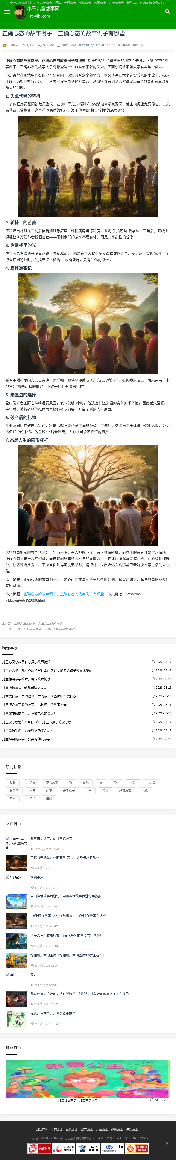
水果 (32, 790)
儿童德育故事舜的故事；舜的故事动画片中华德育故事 (40, 696)
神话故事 (132, 1129)
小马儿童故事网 (41, 16)
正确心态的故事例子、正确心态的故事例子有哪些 (64, 594)
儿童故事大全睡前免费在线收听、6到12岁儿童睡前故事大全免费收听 (79, 993)
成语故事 (125, 790)
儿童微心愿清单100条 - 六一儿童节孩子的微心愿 (36, 722)
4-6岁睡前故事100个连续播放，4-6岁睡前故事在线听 (68, 916)
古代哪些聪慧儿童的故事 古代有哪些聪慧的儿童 (64, 857)
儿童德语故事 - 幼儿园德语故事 (24, 687)
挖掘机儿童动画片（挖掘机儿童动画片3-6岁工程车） (68, 955)
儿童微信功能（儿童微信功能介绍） (28, 730)
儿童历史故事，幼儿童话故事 (51, 839)
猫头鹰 (14, 790)
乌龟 (145, 790)
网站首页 (42, 1129)
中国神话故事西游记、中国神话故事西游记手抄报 (65, 896)
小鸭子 (30, 798)
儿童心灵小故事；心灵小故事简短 (26, 662)
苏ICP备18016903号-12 (132, 1138)
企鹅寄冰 (36, 877)
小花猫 (30, 782)
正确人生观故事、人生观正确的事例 (38, 623)
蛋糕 (105, 790)
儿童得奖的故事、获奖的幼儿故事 (26, 739)
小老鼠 (151, 782)
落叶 (33, 975)
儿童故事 (102, 1129)
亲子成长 (69, 790)
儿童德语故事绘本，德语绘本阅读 (26, 679)
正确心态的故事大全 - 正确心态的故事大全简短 (45, 629)
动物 (13, 782)
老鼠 (133, 782)
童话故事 (72, 1129)
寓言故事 (52, 782)
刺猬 (49, 790)
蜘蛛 (49, 798)
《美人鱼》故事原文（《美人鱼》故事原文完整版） (66, 935)
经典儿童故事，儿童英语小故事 (53, 1013)
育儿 (86, 782)
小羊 (89, 790)
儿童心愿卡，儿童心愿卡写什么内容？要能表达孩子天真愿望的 (47, 670)
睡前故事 (57, 1129)
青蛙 (116, 782)
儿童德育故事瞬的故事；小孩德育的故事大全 (34, 705)
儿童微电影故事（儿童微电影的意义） (29, 713)
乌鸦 (13, 798)
